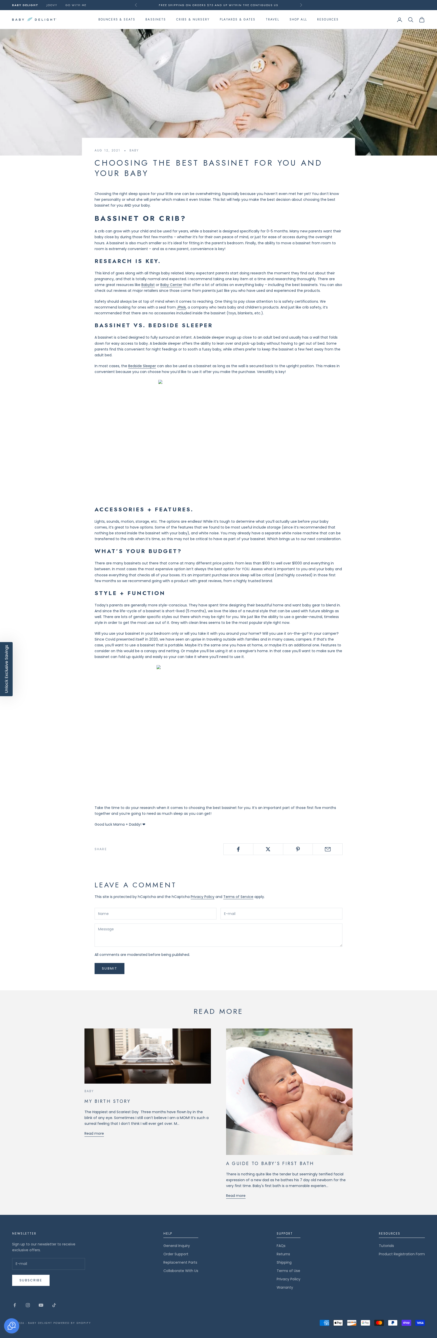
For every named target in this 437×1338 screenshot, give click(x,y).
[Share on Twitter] (268, 849)
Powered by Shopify (72, 1323)
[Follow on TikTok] (54, 1305)
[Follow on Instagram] (27, 1305)
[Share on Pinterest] (298, 849)
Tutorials (386, 1245)
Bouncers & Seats (117, 19)
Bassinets (155, 19)
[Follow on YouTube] (40, 1305)
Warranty (285, 1287)
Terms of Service (238, 896)
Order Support (175, 1254)
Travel (272, 19)
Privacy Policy (202, 896)
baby (134, 150)
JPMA (181, 307)
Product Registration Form (402, 1254)
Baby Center (171, 284)
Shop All (298, 19)
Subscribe (30, 1280)
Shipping (284, 1262)
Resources (328, 19)
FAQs (281, 1245)
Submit (109, 968)
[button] (11, 1325)
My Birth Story (107, 1101)
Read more (94, 1133)
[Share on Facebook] (238, 849)
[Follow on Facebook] (14, 1305)
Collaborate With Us (180, 1270)
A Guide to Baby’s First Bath (270, 1163)
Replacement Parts (180, 1262)
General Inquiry (176, 1245)
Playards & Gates (238, 19)
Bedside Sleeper (142, 365)
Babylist (148, 284)
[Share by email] (327, 849)
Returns (283, 1254)
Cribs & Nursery (193, 19)
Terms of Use (288, 1270)
